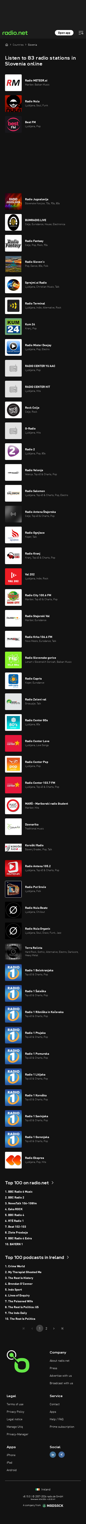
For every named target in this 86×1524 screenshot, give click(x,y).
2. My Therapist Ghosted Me (23, 1272)
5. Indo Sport (13, 1289)
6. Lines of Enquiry (17, 1295)
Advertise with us (61, 1375)
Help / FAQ (56, 1419)
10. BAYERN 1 (14, 1244)
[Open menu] (80, 32)
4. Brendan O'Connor (19, 1283)
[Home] (6, 44)
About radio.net (60, 1360)
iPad (9, 1462)
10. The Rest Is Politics (20, 1318)
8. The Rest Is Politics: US (22, 1307)
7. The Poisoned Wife (19, 1301)
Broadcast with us (61, 1383)
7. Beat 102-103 (15, 1226)
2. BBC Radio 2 (14, 1197)
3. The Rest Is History (19, 1278)
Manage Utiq (15, 1426)
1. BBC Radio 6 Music (19, 1191)
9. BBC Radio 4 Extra (18, 1238)
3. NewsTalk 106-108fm (21, 1203)
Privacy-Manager (17, 1434)
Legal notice (14, 1419)
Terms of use (15, 1404)
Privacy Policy (15, 1411)
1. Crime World (15, 1266)
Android (12, 1470)
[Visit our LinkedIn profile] (52, 1455)
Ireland (45, 1489)
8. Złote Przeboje (16, 1232)
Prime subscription (62, 1426)
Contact (55, 1404)
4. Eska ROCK (14, 1209)
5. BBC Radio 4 (14, 1215)
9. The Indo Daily (16, 1313)
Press (53, 1368)
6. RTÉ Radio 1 (14, 1221)
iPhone (11, 1455)
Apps (53, 1411)
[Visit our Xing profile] (61, 1455)
